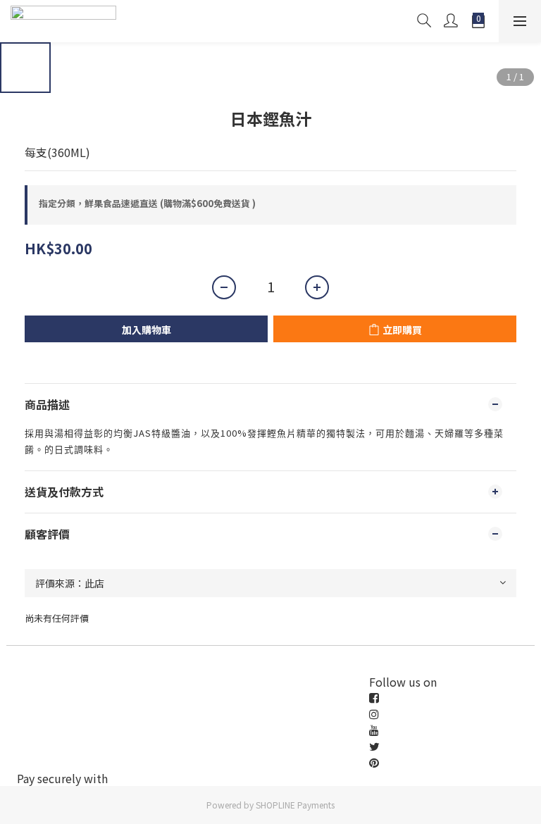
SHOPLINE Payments (295, 805)
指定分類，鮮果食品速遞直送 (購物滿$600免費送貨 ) (147, 203)
